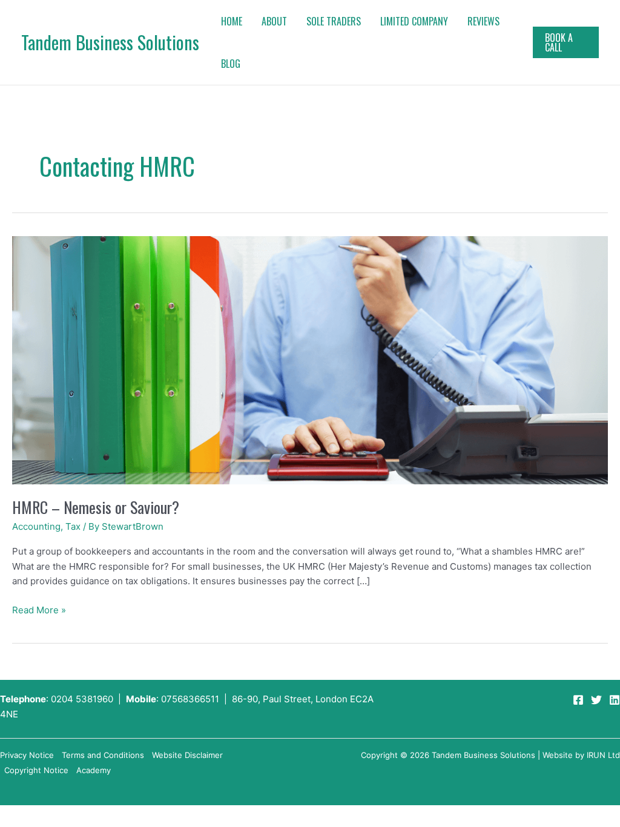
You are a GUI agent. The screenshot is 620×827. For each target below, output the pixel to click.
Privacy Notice (27, 755)
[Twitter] (596, 699)
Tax (73, 526)
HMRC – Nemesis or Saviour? (95, 507)
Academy (93, 770)
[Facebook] (578, 699)
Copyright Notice (36, 770)
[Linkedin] (614, 699)
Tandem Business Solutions (110, 42)
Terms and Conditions (103, 755)
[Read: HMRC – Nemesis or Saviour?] (310, 359)
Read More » (39, 609)
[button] (566, 42)
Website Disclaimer (187, 755)
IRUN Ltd (603, 755)
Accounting (36, 526)
